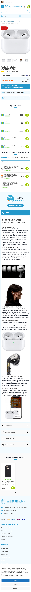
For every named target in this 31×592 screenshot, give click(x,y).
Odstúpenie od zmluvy (6, 530)
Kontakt (3, 539)
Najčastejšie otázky (6, 533)
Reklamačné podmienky (7, 536)
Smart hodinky (4, 554)
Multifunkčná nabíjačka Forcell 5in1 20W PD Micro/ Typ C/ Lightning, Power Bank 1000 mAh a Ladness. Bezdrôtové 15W (10, 184)
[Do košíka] (27, 115)
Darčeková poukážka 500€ (10, 137)
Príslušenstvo (10, 21)
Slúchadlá (18, 21)
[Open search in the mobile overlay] (15, 11)
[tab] (15, 493)
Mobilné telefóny (5, 548)
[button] (2, 6)
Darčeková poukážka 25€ (9, 122)
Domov (3, 21)
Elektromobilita (4, 563)
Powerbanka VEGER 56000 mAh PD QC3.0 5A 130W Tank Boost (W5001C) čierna (12, 167)
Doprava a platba (25, 2)
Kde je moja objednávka (7, 527)
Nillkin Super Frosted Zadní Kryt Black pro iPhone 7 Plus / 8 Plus (8, 482)
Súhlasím (15, 580)
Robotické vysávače (6, 557)
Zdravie (3, 560)
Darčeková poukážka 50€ (9, 145)
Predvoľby (15, 588)
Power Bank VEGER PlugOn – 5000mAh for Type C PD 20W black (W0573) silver (10, 175)
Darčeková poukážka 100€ (10, 114)
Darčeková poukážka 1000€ (10, 129)
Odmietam (15, 584)
